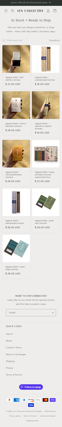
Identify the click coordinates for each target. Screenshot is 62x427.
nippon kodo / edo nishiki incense (14, 78)
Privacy (9, 368)
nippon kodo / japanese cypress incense (43, 126)
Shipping (10, 361)
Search (9, 334)
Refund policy (50, 411)
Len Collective (19, 411)
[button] (6, 10)
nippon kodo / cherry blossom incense (15, 124)
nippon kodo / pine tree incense (44, 222)
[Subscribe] (52, 312)
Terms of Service (14, 375)
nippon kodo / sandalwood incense (45, 78)
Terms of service (30, 416)
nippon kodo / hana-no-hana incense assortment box (45, 174)
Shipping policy (32, 421)
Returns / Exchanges (16, 354)
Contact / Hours (14, 347)
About (9, 341)
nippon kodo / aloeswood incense (14, 222)
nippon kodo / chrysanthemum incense (13, 174)
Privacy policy (15, 416)
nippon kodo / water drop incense (15, 268)
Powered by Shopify (33, 411)
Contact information (48, 416)
